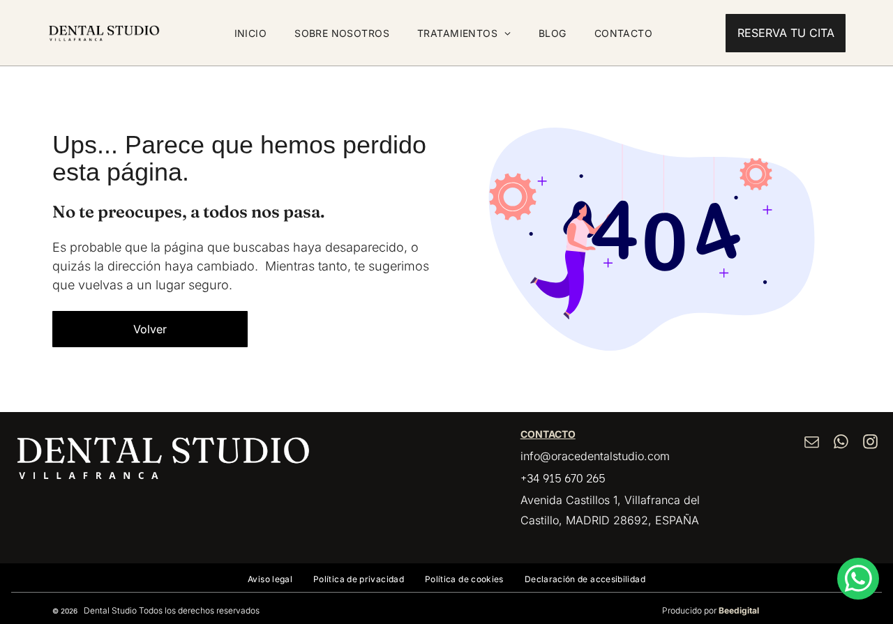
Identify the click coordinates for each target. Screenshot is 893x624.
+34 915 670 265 (563, 477)
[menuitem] (250, 33)
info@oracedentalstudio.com (595, 456)
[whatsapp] (841, 443)
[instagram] (871, 443)
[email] (812, 443)
